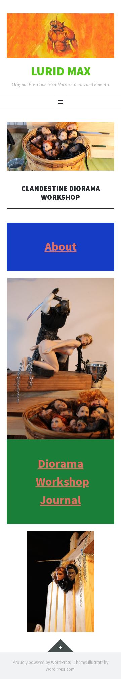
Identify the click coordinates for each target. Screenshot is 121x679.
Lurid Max (61, 71)
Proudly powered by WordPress (42, 662)
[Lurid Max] (60, 35)
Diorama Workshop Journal (62, 481)
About (61, 246)
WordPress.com (60, 669)
